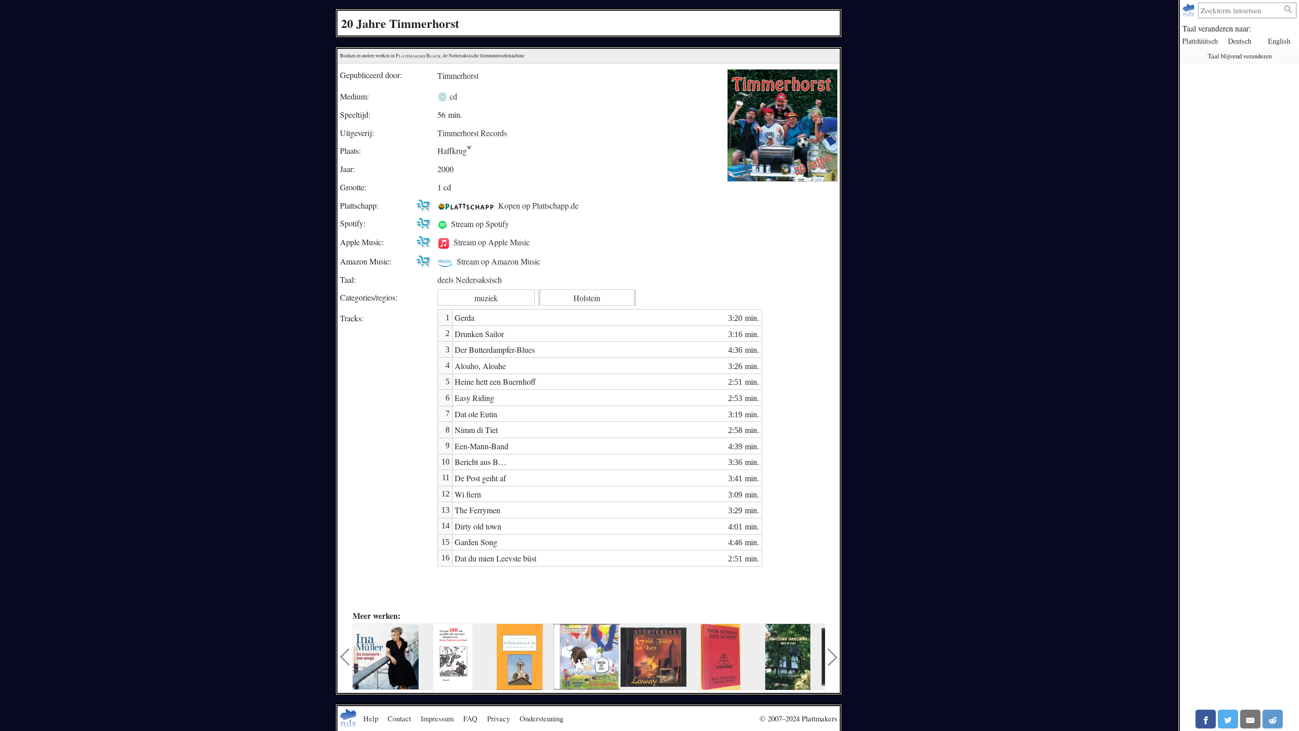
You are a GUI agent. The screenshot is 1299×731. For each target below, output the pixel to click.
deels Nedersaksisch (469, 279)
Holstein (586, 297)
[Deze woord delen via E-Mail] (1250, 719)
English (1279, 41)
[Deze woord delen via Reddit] (1272, 719)
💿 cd (447, 96)
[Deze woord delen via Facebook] (1205, 719)
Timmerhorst (457, 75)
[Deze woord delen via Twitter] (1228, 719)
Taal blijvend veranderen (1240, 55)
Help (370, 718)
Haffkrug (452, 150)
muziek (486, 297)
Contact (399, 718)
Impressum (437, 718)
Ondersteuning (541, 718)
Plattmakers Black (418, 55)
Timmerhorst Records (472, 132)
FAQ (470, 718)
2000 (445, 168)
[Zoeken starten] (1288, 10)
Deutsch (1239, 41)
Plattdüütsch (1200, 41)
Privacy (498, 718)
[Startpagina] (1189, 10)
